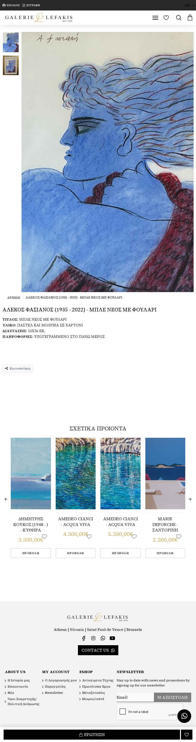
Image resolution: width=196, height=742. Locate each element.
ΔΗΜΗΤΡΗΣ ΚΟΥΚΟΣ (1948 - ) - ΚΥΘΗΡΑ (30, 524)
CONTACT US (95, 650)
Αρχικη (13, 297)
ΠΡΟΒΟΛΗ (30, 553)
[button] (6, 499)
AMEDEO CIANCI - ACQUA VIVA (75, 521)
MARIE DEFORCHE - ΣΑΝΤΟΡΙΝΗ (165, 524)
